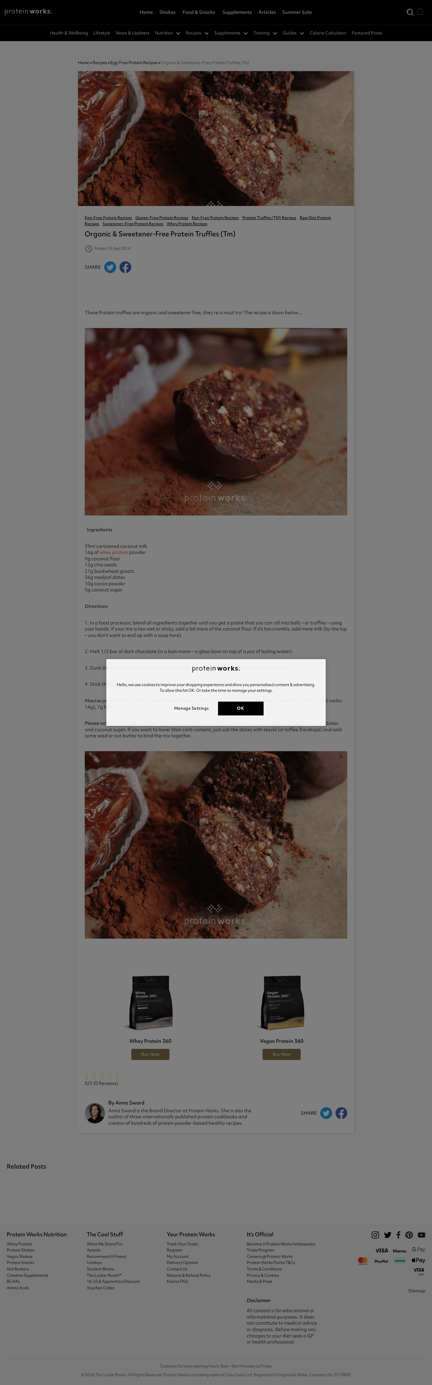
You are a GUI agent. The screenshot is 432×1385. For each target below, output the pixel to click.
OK (240, 708)
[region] (216, 692)
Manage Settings (191, 708)
